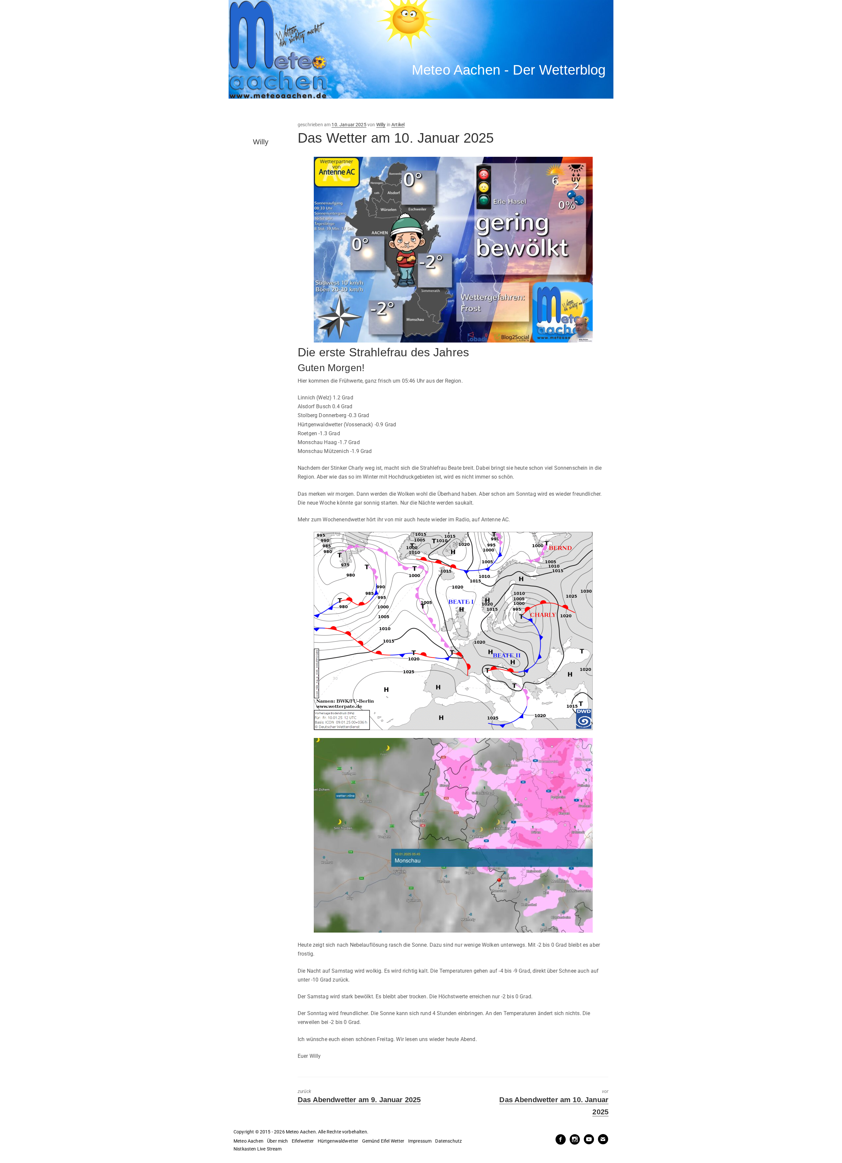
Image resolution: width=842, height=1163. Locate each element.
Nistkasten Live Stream (258, 1148)
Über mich (277, 1141)
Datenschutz (448, 1141)
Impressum (420, 1141)
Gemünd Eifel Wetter (383, 1141)
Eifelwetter (303, 1141)
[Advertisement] (350, 110)
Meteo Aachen (248, 1141)
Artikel (398, 124)
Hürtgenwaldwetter (338, 1141)
